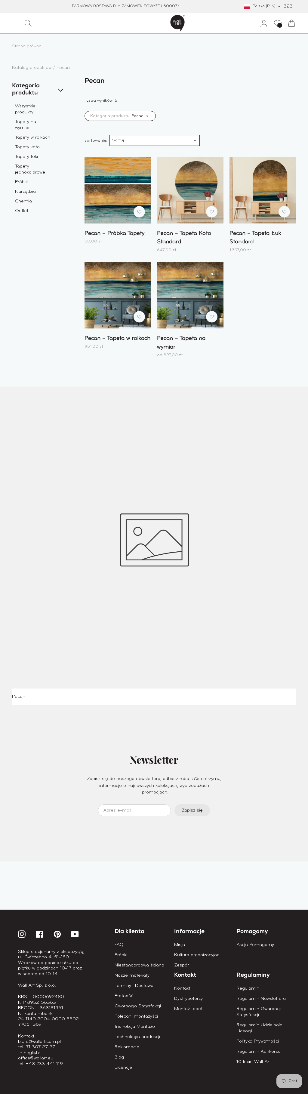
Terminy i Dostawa (134, 985)
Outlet (21, 210)
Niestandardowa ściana (139, 965)
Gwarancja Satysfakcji (138, 1006)
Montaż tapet (188, 1008)
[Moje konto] (261, 23)
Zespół (181, 965)
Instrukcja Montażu (135, 1026)
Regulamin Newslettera (261, 998)
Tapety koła (27, 147)
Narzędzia (25, 191)
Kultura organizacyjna (197, 955)
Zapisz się (192, 810)
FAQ (119, 944)
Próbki (21, 182)
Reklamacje (127, 1047)
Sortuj (118, 140)
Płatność (124, 996)
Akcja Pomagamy (255, 944)
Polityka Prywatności (257, 1041)
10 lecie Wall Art (253, 1061)
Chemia (23, 201)
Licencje (123, 1067)
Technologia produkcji (137, 1036)
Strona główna (27, 46)
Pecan (63, 67)
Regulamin (247, 988)
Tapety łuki (26, 156)
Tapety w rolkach (32, 137)
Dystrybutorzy (188, 998)
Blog (119, 1057)
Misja (179, 944)
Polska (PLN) (264, 6)
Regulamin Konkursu (258, 1051)
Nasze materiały (132, 975)
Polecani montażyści (136, 1016)
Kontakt (182, 988)
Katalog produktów (32, 67)
